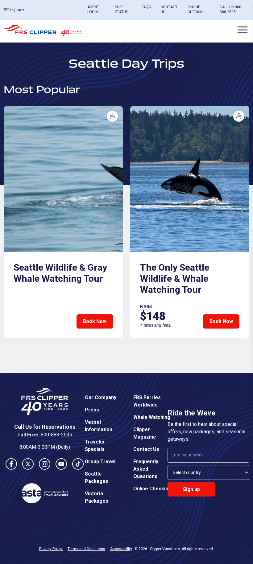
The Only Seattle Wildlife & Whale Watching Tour (174, 278)
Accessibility (121, 549)
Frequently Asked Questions (145, 469)
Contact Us (146, 449)
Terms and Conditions (86, 549)
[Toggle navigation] (242, 30)
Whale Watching (151, 417)
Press (92, 410)
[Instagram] (45, 464)
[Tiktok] (78, 464)
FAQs (146, 7)
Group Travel (100, 461)
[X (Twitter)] (28, 464)
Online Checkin (150, 489)
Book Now (94, 321)
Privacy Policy (51, 549)
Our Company (100, 397)
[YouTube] (61, 464)
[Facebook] (11, 464)
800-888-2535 (56, 435)
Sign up (191, 489)
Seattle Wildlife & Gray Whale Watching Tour (60, 273)
